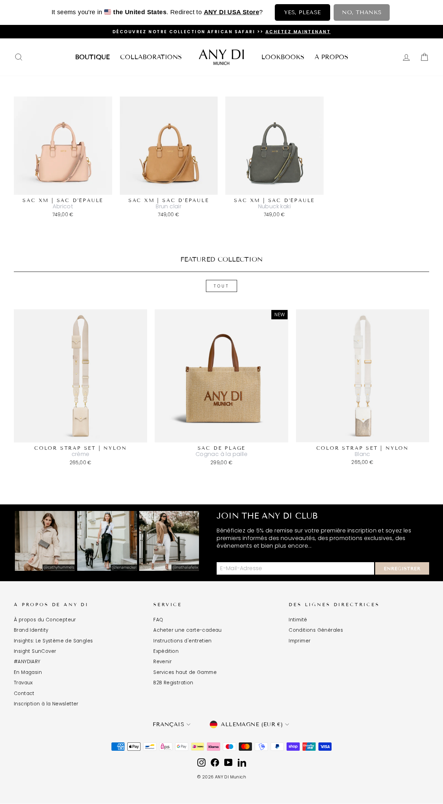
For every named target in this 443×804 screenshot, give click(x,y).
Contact (24, 693)
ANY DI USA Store (231, 12)
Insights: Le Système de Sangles (53, 641)
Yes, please (302, 12)
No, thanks (361, 12)
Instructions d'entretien (182, 641)
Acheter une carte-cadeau (187, 630)
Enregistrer (402, 569)
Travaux (23, 682)
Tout (221, 286)
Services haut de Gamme (185, 672)
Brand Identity (31, 630)
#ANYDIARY (27, 661)
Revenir (162, 661)
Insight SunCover (35, 651)
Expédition (166, 651)
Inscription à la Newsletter (46, 704)
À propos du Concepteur (45, 619)
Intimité (298, 619)
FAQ (158, 619)
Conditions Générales (316, 630)
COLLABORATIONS (151, 57)
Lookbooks (282, 57)
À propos (331, 57)
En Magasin (28, 672)
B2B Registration (173, 682)
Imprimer (299, 641)
